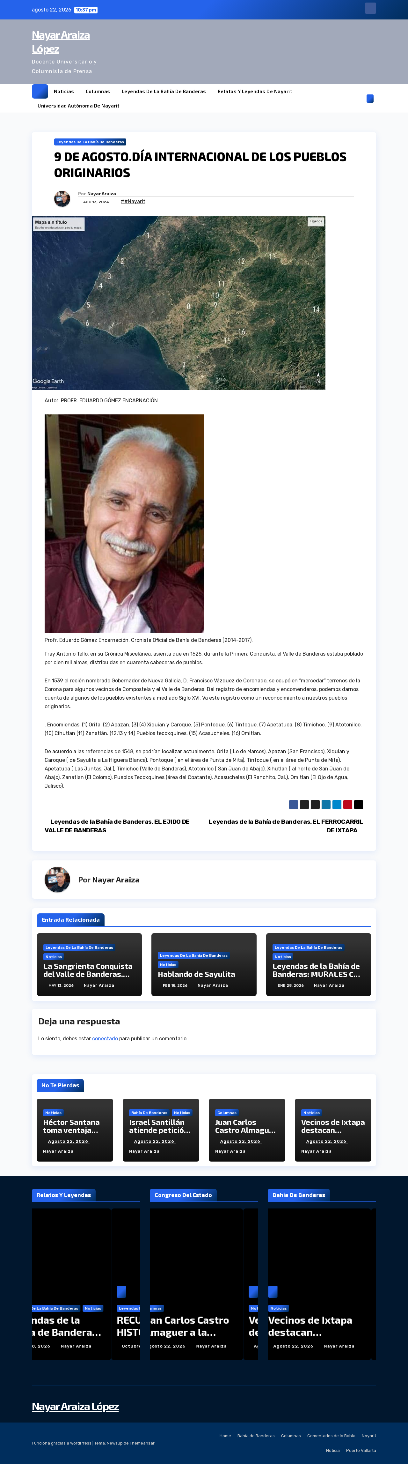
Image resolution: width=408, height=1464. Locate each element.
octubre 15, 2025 (63, 1346)
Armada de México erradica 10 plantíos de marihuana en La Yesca (321, 1337)
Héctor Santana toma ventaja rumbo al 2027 (71, 1129)
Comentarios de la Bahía (331, 1435)
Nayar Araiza (101, 193)
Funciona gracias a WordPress (62, 1443)
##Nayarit (133, 201)
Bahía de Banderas (149, 1113)
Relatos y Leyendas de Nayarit (255, 91)
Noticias (64, 91)
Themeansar (142, 1443)
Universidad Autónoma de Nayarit (79, 105)
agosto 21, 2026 (298, 1346)
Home (225, 1435)
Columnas (98, 91)
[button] (359, 98)
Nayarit (369, 1435)
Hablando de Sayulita (196, 973)
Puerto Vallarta (361, 1450)
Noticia (333, 1450)
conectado (105, 1039)
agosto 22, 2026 (69, 1141)
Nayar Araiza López (75, 1405)
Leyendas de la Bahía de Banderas (164, 91)
